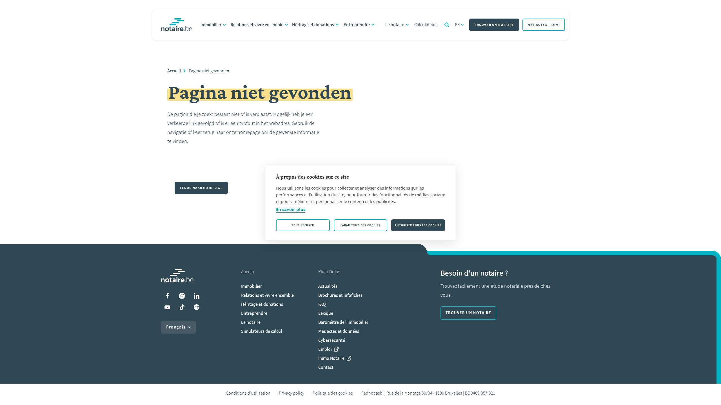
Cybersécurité (331, 340)
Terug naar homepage (201, 188)
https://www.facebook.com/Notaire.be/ (167, 295)
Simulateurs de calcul (261, 331)
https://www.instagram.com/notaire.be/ (181, 295)
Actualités (327, 286)
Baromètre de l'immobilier (343, 322)
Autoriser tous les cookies (418, 225)
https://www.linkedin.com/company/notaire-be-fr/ (196, 295)
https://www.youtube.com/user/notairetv (167, 307)
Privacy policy (291, 393)
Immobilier (211, 24)
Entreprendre (357, 24)
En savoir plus (290, 209)
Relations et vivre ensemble (257, 24)
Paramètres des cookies (360, 225)
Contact (325, 367)
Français (176, 327)
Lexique (325, 313)
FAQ (322, 304)
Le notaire (394, 24)
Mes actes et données (338, 331)
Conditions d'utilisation (248, 393)
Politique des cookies (333, 393)
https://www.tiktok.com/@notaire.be (181, 307)
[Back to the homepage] (176, 25)
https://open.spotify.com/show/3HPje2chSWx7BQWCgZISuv (196, 307)
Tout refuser (302, 225)
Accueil (174, 70)
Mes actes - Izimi (544, 25)
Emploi (325, 349)
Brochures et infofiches (340, 295)
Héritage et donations (313, 24)
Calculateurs (426, 24)
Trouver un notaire (494, 25)
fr (457, 24)
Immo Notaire (331, 358)
